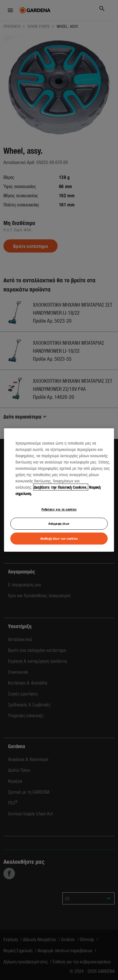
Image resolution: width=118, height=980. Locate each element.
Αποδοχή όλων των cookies (59, 538)
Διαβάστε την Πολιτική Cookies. (61, 487)
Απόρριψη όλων (58, 523)
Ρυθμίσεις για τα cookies (59, 509)
